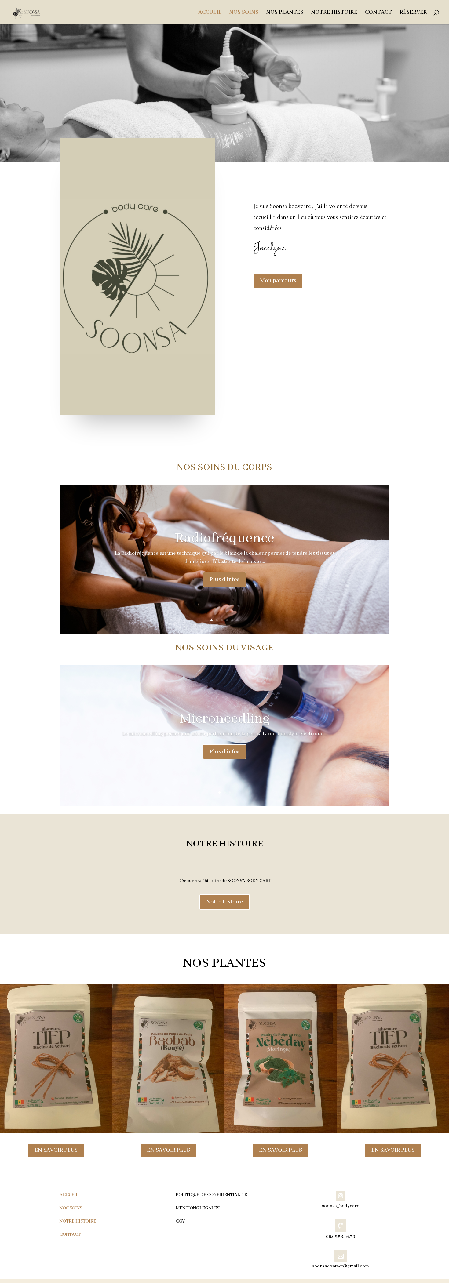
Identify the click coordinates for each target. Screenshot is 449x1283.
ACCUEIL (209, 13)
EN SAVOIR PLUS (56, 1150)
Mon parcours (278, 280)
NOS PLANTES (284, 13)
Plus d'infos (224, 579)
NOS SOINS (243, 13)
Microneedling (225, 719)
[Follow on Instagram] (340, 1196)
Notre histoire (224, 902)
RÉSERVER (413, 13)
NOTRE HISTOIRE (334, 13)
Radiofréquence (224, 538)
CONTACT (378, 13)
